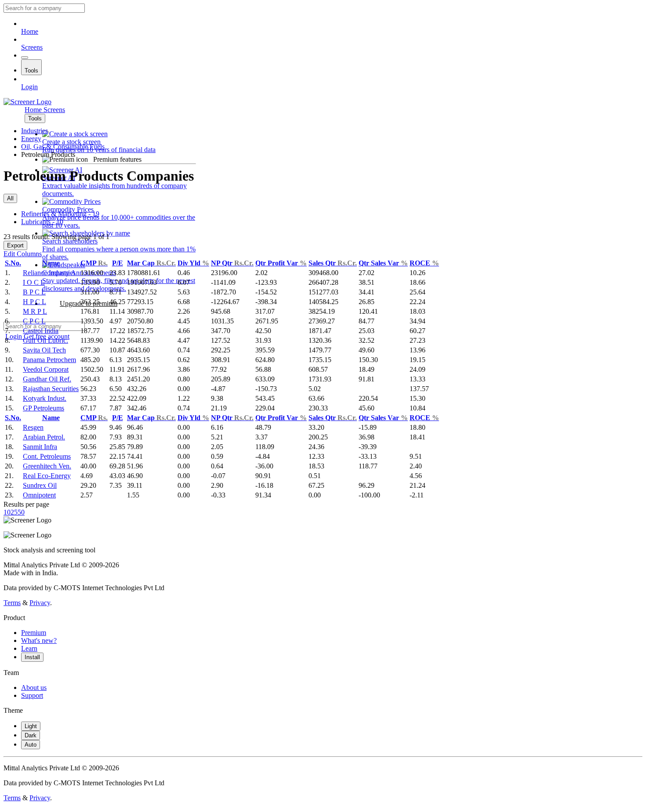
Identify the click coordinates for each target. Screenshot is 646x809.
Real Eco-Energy (47, 475)
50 (21, 512)
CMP (94, 263)
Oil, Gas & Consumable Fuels (63, 146)
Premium (33, 632)
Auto (30, 744)
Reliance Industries (49, 272)
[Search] (24, 57)
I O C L (34, 282)
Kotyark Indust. (44, 398)
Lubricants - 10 (42, 221)
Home (29, 31)
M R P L (35, 311)
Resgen (33, 427)
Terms (12, 602)
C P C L (34, 321)
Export (15, 245)
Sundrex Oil (40, 485)
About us (34, 687)
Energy (31, 138)
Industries (34, 130)
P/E (117, 263)
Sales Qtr (332, 263)
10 (7, 512)
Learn (29, 648)
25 (14, 512)
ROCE (424, 263)
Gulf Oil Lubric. (45, 340)
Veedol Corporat (46, 369)
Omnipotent (39, 495)
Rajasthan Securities (51, 388)
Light (31, 726)
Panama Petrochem (49, 359)
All (10, 198)
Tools (31, 70)
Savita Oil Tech (44, 350)
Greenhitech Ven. (47, 466)
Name (51, 263)
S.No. (13, 263)
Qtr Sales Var (383, 263)
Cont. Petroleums (47, 456)
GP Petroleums (43, 408)
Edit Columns (23, 254)
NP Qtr (232, 263)
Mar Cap (151, 263)
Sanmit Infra (40, 446)
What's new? (39, 640)
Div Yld (193, 263)
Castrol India (40, 330)
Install (32, 657)
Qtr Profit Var (281, 263)
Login (29, 87)
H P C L (34, 301)
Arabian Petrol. (44, 437)
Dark (30, 735)
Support (32, 695)
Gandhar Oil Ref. (47, 379)
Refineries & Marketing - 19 (60, 214)
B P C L (34, 292)
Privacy (39, 602)
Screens (32, 47)
